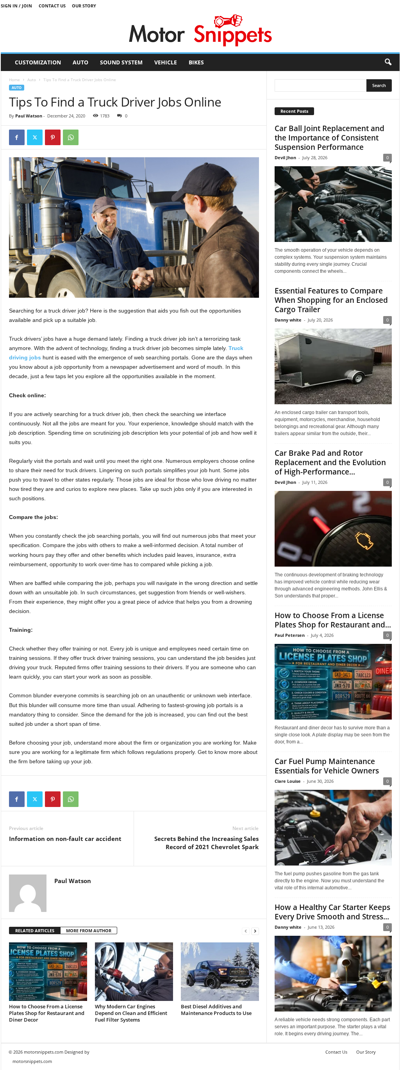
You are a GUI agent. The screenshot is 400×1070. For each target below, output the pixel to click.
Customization (38, 62)
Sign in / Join (16, 6)
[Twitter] (35, 137)
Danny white (288, 320)
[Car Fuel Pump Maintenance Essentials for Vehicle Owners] (333, 828)
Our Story (84, 6)
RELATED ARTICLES (34, 930)
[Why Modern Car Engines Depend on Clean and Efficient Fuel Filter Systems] (134, 971)
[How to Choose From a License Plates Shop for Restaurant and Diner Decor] (48, 971)
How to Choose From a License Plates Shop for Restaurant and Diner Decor (46, 1013)
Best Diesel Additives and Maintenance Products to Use (216, 1010)
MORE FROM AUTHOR (88, 930)
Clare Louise (288, 781)
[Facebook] (17, 137)
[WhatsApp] (71, 137)
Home (14, 79)
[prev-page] (246, 931)
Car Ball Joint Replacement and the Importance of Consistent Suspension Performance (329, 137)
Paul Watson (28, 116)
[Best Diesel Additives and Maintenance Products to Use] (220, 971)
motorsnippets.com (32, 1061)
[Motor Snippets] (200, 31)
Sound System (121, 62)
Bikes (196, 62)
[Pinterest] (53, 137)
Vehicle (165, 62)
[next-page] (255, 931)
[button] (387, 62)
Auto (80, 62)
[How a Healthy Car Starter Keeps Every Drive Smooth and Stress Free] (333, 973)
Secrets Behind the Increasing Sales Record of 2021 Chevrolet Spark (206, 843)
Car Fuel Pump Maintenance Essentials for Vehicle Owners (327, 766)
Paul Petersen (290, 635)
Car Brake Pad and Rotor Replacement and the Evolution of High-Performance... (330, 462)
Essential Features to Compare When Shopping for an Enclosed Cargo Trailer (331, 300)
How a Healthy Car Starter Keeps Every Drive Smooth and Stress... (332, 912)
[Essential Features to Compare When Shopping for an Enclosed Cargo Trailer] (333, 366)
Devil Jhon (285, 157)
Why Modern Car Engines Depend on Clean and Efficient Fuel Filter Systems (131, 1013)
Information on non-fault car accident (65, 838)
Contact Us (52, 6)
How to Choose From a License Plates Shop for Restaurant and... (333, 620)
